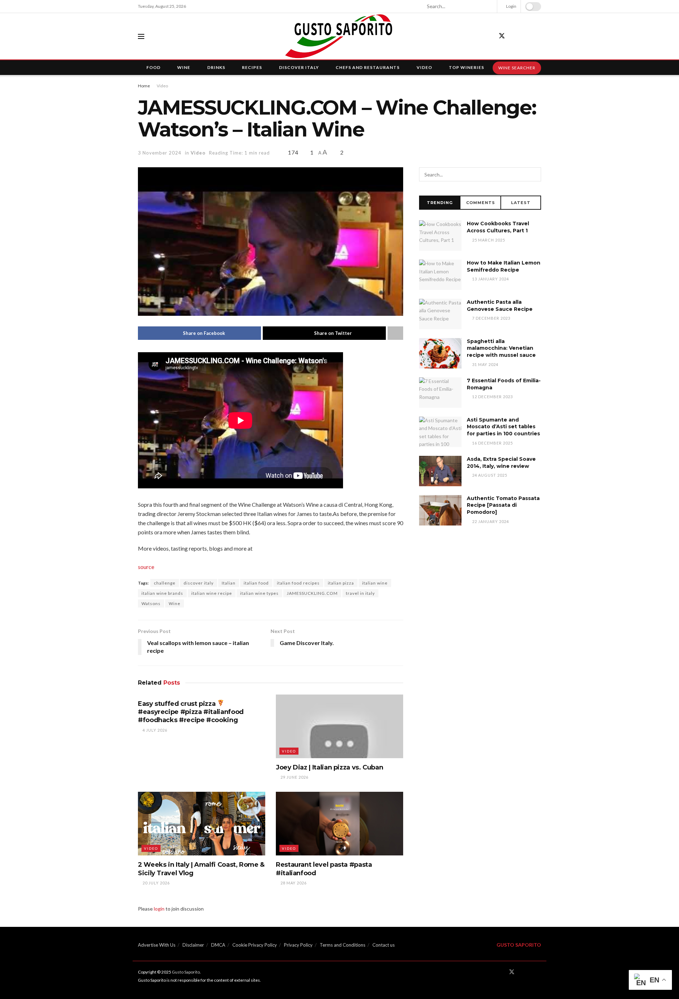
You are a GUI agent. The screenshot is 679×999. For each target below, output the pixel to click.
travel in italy (360, 593)
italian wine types (259, 593)
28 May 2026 (293, 883)
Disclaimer (193, 945)
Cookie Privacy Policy (254, 945)
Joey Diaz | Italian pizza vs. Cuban (329, 767)
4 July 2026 (154, 730)
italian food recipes (298, 583)
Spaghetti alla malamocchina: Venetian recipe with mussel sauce (501, 348)
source (146, 566)
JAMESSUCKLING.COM (312, 593)
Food (153, 67)
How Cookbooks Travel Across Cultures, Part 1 (498, 227)
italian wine (375, 583)
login (159, 909)
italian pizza (341, 583)
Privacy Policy (298, 945)
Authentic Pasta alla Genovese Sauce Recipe (500, 305)
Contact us (383, 945)
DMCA (218, 945)
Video (424, 67)
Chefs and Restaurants (368, 67)
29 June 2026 (293, 777)
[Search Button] (488, 6)
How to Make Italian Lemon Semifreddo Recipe (503, 266)
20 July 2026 (155, 883)
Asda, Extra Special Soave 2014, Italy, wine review (501, 462)
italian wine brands (162, 593)
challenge (164, 583)
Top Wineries (466, 67)
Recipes (252, 67)
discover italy (199, 583)
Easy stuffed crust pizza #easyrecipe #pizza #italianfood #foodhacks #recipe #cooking (191, 712)
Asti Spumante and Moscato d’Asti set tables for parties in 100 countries (503, 427)
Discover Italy (299, 67)
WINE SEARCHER (516, 67)
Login (510, 6)
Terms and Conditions (342, 945)
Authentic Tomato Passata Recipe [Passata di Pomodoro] (503, 505)
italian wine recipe (211, 593)
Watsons (151, 603)
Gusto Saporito (186, 972)
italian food (256, 583)
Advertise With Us (156, 945)
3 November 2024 (159, 153)
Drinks (216, 67)
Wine (183, 67)
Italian (229, 583)
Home (144, 85)
